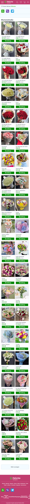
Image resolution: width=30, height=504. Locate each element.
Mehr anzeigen (15, 467)
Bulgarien (18, 485)
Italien (18, 483)
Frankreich (13, 485)
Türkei (5, 485)
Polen (27, 483)
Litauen (15, 483)
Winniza (13, 6)
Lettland (9, 485)
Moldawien (22, 483)
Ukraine (3, 483)
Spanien (7, 483)
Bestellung (8, 41)
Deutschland (23, 485)
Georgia (11, 483)
